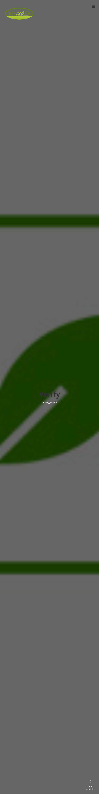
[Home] (19, 14)
